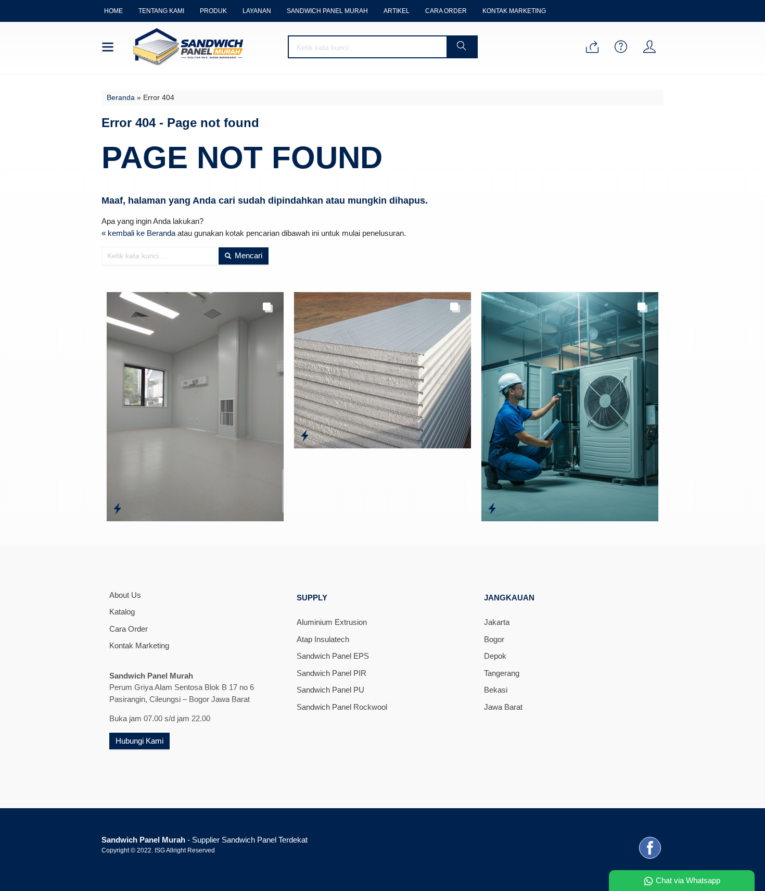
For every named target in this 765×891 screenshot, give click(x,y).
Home (113, 11)
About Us (125, 595)
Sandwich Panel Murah (327, 11)
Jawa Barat (503, 706)
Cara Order (446, 11)
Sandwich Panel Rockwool (342, 706)
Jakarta (496, 622)
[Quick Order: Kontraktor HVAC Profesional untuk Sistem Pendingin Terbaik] (492, 509)
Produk (213, 11)
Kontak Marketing (514, 11)
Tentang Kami (161, 11)
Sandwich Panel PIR (331, 673)
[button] (462, 46)
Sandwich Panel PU (330, 689)
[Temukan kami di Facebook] (650, 858)
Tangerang (501, 673)
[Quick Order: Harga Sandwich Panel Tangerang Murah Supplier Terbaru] (305, 436)
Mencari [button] (247, 255)
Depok (495, 655)
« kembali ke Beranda (138, 233)
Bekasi (495, 689)
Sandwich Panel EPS (333, 655)
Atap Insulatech (323, 639)
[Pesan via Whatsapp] (592, 48)
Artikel (397, 11)
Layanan (257, 11)
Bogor (494, 639)
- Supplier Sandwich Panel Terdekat (204, 839)
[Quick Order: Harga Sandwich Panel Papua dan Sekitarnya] (117, 509)
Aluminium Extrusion (332, 622)
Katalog (122, 611)
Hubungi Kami (139, 740)
